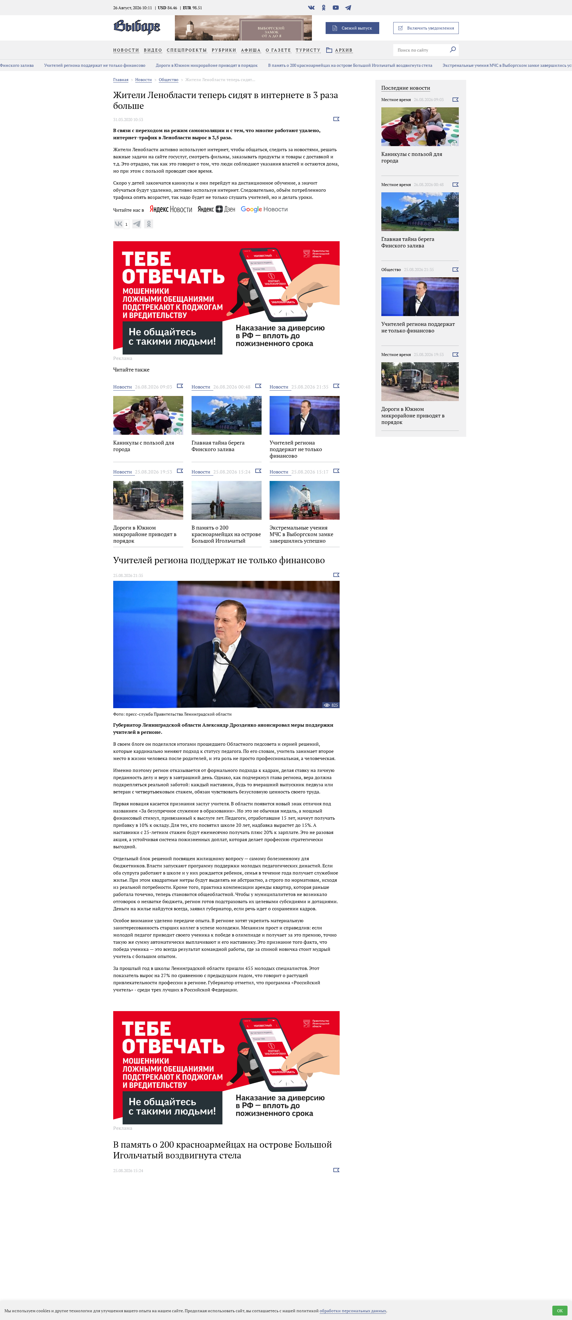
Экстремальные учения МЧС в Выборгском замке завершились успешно (487, 65)
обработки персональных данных (353, 1310)
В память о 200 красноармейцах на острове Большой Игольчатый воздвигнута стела (324, 65)
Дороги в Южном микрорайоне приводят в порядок (180, 65)
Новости (143, 79)
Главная (120, 79)
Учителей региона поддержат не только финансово (68, 65)
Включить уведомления (430, 27)
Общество (168, 79)
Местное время (396, 99)
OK (560, 1310)
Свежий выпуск (357, 28)
